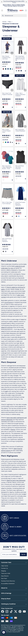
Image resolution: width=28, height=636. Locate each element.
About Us (4, 588)
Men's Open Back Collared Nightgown (20, 130)
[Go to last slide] (2, 2)
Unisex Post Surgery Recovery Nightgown (20, 204)
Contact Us (4, 568)
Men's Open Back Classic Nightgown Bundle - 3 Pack (7, 167)
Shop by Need (5, 598)
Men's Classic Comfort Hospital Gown (6, 131)
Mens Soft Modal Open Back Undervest (19, 167)
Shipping (3, 571)
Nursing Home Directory (8, 581)
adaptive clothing (6, 327)
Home (4, 22)
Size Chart (4, 578)
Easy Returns (5, 576)
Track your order (5, 573)
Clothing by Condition (8, 604)
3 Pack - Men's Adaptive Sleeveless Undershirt (20, 94)
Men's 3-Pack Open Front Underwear (7, 203)
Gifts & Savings (6, 593)
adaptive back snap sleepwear (16, 480)
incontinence (8, 302)
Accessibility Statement (8, 583)
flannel (13, 429)
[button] (2, 10)
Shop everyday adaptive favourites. (14, 5)
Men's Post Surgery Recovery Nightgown (7, 240)
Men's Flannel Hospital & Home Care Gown (6, 57)
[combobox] (14, 15)
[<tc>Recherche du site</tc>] (3, 16)
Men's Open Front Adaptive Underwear (7, 94)
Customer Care (6, 562)
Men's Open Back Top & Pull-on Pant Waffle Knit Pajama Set (20, 58)
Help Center (4, 566)
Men (9, 22)
